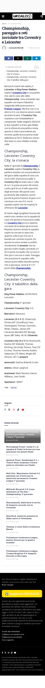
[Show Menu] (3, 16)
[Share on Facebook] (8, 58)
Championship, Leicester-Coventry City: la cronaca (21, 72)
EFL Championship (14, 24)
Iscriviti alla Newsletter (11, 631)
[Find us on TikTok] (12, 652)
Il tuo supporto (8, 640)
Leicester (23, 207)
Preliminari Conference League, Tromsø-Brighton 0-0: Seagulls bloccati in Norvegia (22, 553)
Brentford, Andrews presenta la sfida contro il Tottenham (22, 517)
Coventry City (19, 92)
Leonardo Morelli (16, 48)
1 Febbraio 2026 (34, 48)
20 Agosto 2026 (12, 559)
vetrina (13, 387)
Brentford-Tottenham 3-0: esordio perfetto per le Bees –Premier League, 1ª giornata (22, 434)
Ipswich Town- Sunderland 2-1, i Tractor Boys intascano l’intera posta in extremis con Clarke (22, 462)
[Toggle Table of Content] (35, 67)
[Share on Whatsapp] (27, 58)
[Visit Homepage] (22, 16)
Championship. (23, 268)
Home (4, 24)
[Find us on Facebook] (5, 409)
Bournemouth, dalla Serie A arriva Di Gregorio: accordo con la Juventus (23, 505)
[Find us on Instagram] (14, 409)
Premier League (12, 109)
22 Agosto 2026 (12, 440)
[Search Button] (42, 16)
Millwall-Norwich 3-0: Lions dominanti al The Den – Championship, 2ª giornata (20, 491)
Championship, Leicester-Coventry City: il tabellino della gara (21, 78)
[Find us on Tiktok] (18, 409)
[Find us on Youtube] (23, 409)
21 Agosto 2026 (12, 546)
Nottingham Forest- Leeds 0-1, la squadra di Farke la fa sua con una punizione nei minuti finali (23, 449)
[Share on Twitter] (18, 58)
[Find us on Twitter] (9, 409)
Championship (30, 166)
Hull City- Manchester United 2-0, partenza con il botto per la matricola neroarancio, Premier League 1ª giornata (23, 477)
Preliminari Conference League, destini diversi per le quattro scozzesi (22, 540)
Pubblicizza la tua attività (12, 637)
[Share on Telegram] (36, 58)
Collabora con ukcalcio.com (13, 634)
